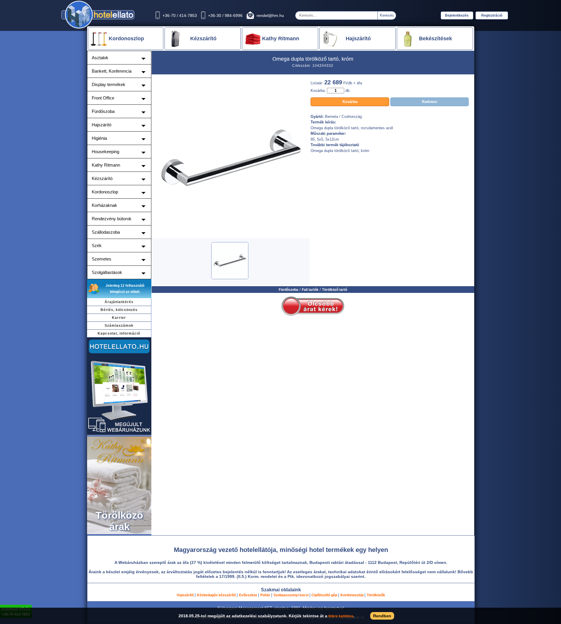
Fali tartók (310, 290)
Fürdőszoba (288, 290)
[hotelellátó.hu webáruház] (119, 434)
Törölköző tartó (334, 290)
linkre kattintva (340, 616)
